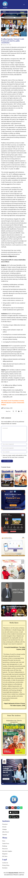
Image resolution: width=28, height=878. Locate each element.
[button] (24, 4)
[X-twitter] (9, 807)
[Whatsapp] (21, 807)
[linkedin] (18, 411)
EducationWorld (13, 872)
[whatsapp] (21, 411)
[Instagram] (15, 807)
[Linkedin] (18, 807)
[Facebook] (16, 411)
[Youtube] (12, 807)
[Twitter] (14, 411)
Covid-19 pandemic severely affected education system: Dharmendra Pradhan (12, 402)
